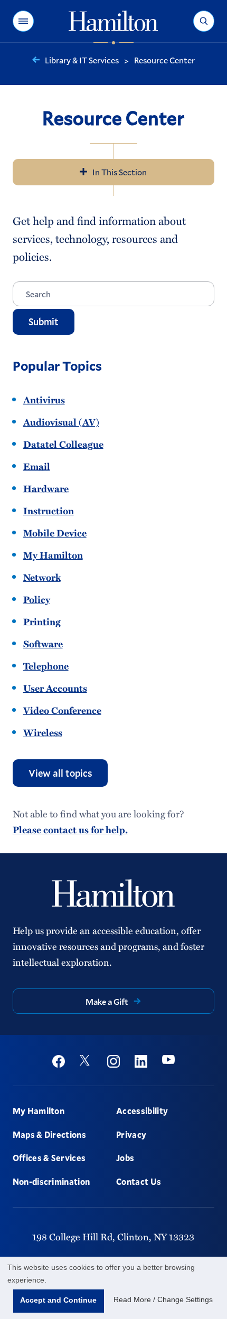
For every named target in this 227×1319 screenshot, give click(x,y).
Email (36, 466)
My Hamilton (53, 555)
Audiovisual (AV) (61, 422)
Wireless (42, 732)
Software (43, 644)
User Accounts (55, 688)
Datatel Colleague (63, 444)
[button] (23, 21)
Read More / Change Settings (163, 1299)
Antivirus (44, 400)
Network (42, 577)
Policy (36, 599)
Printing (42, 621)
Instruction (48, 510)
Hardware (46, 488)
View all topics (60, 773)
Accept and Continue (58, 1300)
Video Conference (62, 710)
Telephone (46, 666)
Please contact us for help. (70, 829)
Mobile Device (55, 533)
